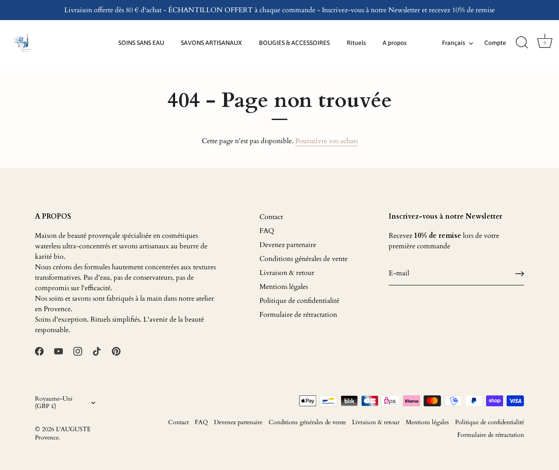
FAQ (266, 231)
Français (453, 42)
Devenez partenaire (287, 245)
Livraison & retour (286, 273)
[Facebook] (39, 351)
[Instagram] (77, 351)
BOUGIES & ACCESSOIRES (294, 42)
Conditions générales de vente (303, 259)
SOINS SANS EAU (141, 42)
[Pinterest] (116, 351)
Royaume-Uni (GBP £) (53, 402)
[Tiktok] (97, 351)
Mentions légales (283, 287)
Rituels (356, 42)
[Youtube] (58, 351)
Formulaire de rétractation (298, 314)
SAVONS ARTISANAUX (211, 42)
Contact (271, 217)
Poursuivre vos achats (326, 141)
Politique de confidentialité (299, 300)
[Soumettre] (519, 273)
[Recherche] (521, 42)
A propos (395, 42)
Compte (495, 42)
